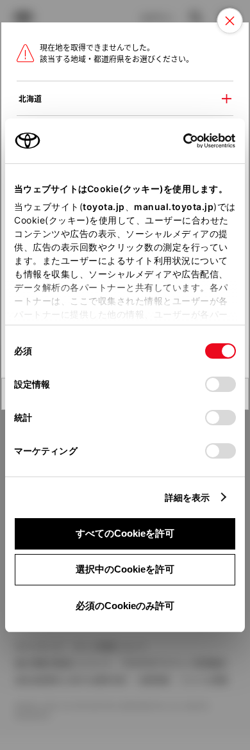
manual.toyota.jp (173, 206)
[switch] (220, 384)
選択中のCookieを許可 (125, 569)
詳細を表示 (187, 497)
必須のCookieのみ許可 (125, 605)
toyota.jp (104, 206)
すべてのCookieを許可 (125, 533)
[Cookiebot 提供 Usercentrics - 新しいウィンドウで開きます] (179, 141)
